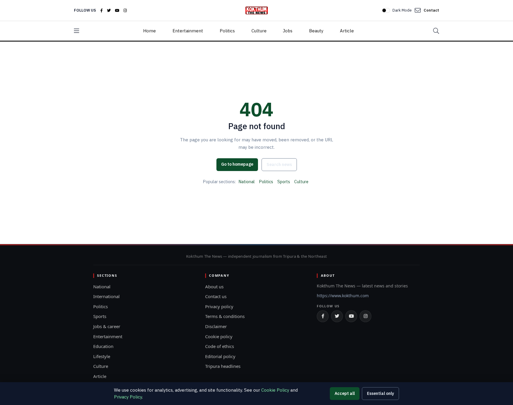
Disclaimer (216, 326)
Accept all (345, 393)
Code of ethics (219, 346)
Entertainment (187, 31)
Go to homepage (237, 164)
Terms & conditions (225, 316)
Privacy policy (219, 306)
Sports (283, 181)
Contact (431, 10)
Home (149, 31)
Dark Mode (402, 10)
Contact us (216, 296)
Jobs (287, 31)
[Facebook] (101, 10)
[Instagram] (125, 10)
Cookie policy (218, 336)
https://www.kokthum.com (343, 295)
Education (103, 346)
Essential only (380, 393)
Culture (259, 31)
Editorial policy (220, 356)
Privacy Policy (128, 397)
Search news (279, 164)
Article (347, 31)
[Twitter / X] (109, 10)
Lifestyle (101, 356)
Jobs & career (106, 326)
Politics (227, 31)
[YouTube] (117, 10)
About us (214, 286)
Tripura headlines (222, 366)
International (106, 296)
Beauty (316, 31)
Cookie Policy (275, 390)
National (246, 181)
